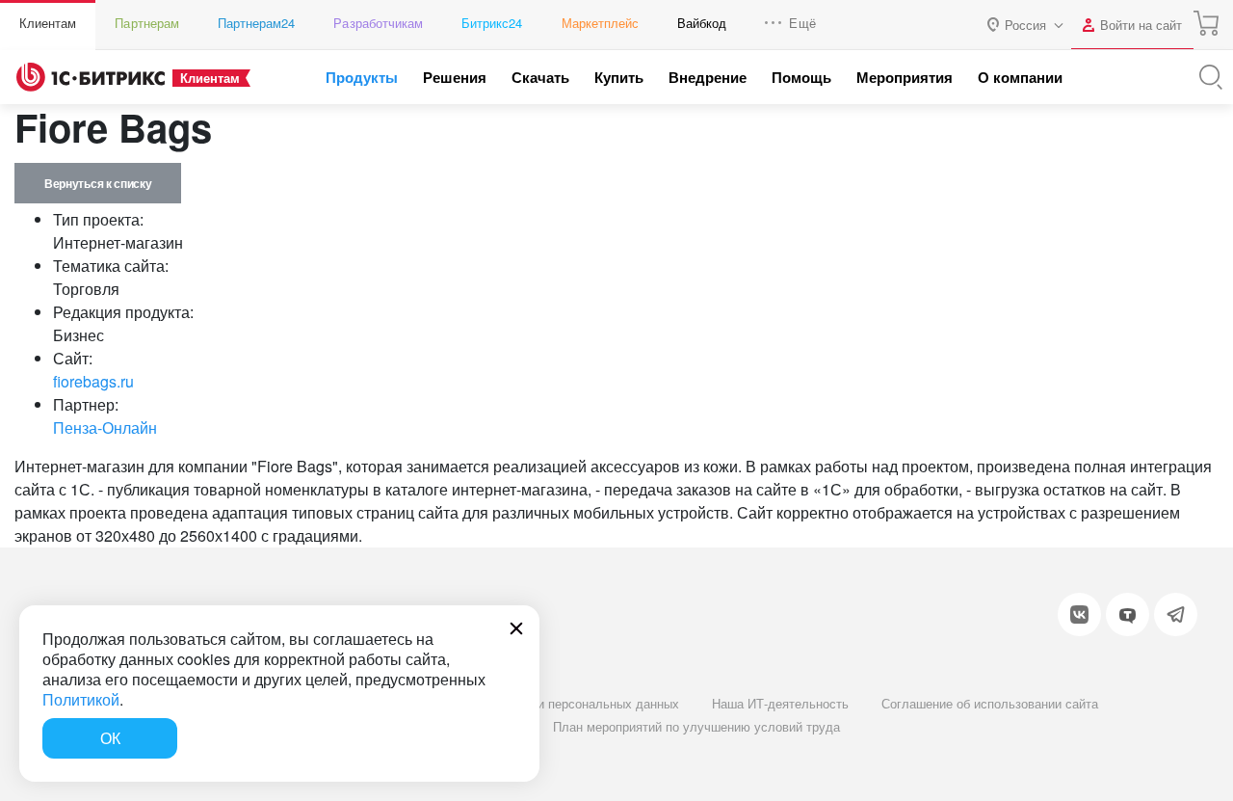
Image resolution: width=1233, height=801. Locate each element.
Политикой (80, 699)
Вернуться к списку (97, 183)
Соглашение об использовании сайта (989, 703)
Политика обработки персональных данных (553, 703)
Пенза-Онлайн (105, 427)
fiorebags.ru (93, 381)
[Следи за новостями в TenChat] (1127, 614)
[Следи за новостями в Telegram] (1175, 614)
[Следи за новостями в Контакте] (1079, 614)
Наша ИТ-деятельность (780, 703)
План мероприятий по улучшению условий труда (696, 726)
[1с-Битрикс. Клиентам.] (90, 77)
